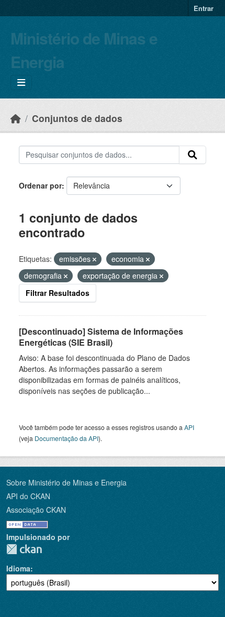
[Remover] (94, 259)
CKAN (24, 549)
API (189, 427)
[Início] (15, 118)
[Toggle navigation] (21, 82)
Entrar (203, 8)
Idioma (18, 568)
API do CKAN (28, 496)
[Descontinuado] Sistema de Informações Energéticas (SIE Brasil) (101, 336)
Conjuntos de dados (77, 118)
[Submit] (192, 155)
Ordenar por (40, 185)
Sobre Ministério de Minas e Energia (66, 482)
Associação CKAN (36, 509)
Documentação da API (66, 438)
